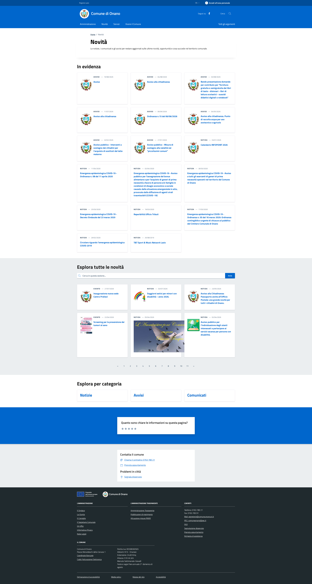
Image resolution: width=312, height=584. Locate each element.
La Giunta (81, 514)
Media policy (116, 576)
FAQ (186, 524)
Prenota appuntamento (193, 532)
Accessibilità (161, 576)
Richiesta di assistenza (193, 536)
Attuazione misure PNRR (141, 518)
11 (187, 366)
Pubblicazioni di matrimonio (142, 514)
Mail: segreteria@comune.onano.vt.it (199, 516)
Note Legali (81, 533)
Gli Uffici (80, 526)
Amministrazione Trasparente (142, 510)
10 (181, 366)
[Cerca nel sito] (230, 13)
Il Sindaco (81, 510)
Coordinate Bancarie (85, 555)
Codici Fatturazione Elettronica (89, 559)
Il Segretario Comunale (86, 522)
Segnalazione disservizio (194, 528)
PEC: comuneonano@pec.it (195, 520)
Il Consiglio (81, 518)
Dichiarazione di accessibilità (88, 576)
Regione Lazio (84, 3)
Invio (230, 275)
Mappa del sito (138, 576)
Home (92, 34)
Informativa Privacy (85, 530)
